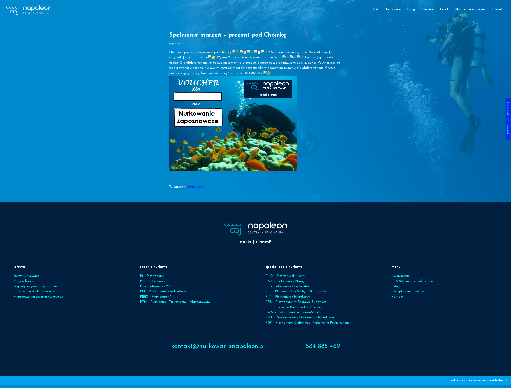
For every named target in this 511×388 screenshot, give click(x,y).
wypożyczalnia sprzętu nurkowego (38, 296)
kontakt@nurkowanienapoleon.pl (218, 346)
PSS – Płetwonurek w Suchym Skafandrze (296, 291)
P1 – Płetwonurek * (153, 276)
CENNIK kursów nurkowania (412, 281)
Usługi (395, 286)
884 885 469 (323, 346)
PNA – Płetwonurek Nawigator (288, 281)
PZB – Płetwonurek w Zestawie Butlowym (296, 302)
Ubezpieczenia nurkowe (408, 291)
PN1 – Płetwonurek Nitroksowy (288, 296)
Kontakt (397, 296)
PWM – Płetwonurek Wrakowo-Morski (293, 312)
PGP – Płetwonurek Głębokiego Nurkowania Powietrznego (308, 322)
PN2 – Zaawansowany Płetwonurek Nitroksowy (300, 317)
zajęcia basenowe (26, 281)
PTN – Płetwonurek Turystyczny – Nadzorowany (175, 302)
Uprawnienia (400, 276)
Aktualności (195, 187)
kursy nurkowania (26, 276)
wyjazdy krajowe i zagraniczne (35, 286)
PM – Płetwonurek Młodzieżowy (163, 291)
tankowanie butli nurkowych (34, 291)
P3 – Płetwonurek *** (155, 286)
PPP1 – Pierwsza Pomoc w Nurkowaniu (294, 307)
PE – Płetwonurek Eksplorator (287, 286)
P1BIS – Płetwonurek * (155, 296)
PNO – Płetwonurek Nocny (285, 276)
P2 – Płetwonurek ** (154, 281)
